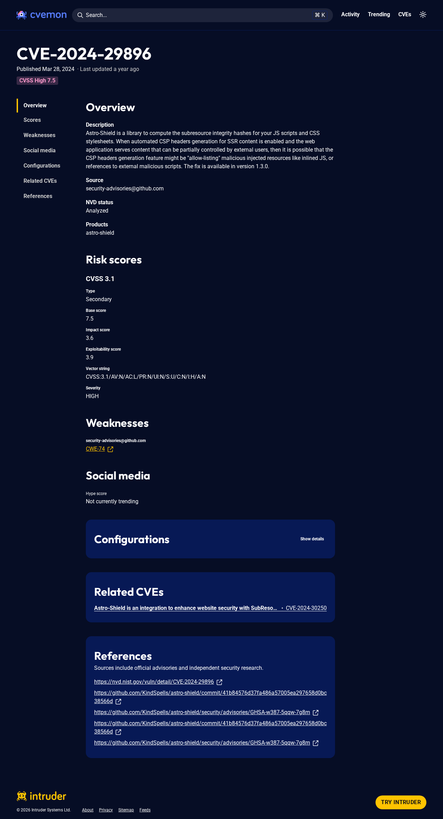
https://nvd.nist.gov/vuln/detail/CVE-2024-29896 (154, 681)
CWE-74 (95, 449)
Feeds (145, 810)
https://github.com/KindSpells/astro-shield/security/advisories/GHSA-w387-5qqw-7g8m (202, 712)
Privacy (106, 810)
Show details (312, 539)
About (87, 810)
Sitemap (126, 810)
